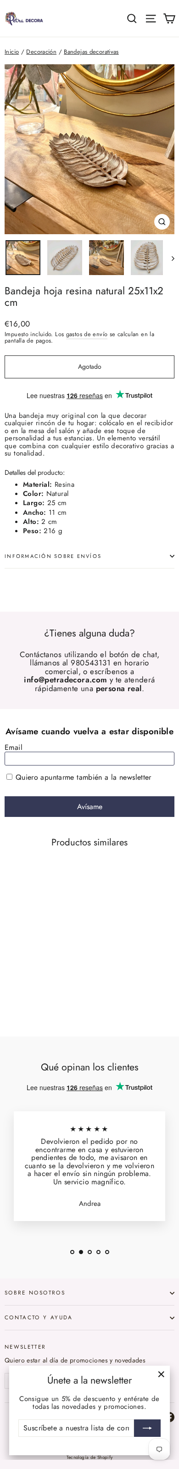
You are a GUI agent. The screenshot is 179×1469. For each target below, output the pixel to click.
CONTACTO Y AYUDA (39, 1317)
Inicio (12, 51)
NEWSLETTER (25, 1346)
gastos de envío (87, 334)
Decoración (41, 51)
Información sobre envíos (53, 556)
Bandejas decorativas (91, 51)
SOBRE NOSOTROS (35, 1292)
